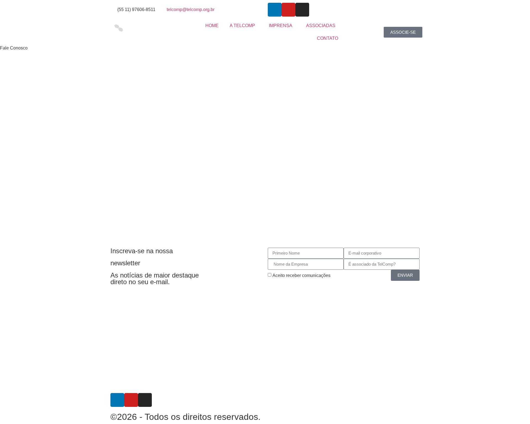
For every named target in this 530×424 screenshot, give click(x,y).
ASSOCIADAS (320, 25)
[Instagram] (302, 10)
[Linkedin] (275, 10)
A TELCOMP (242, 25)
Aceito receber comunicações (301, 275)
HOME (212, 25)
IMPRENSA (280, 25)
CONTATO (327, 38)
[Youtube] (288, 10)
